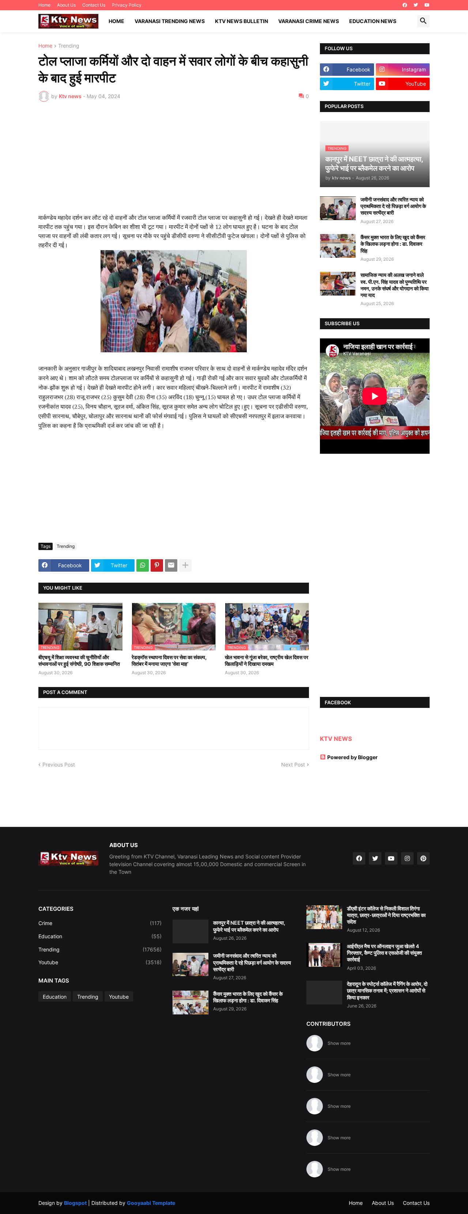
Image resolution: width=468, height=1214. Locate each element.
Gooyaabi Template (151, 1203)
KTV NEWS (336, 738)
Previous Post (58, 764)
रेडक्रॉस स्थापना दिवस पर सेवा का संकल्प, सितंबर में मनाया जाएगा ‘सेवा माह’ (169, 660)
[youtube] (427, 5)
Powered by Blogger (352, 757)
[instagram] (407, 858)
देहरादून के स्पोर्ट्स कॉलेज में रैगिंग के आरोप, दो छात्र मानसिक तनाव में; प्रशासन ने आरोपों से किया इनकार (387, 990)
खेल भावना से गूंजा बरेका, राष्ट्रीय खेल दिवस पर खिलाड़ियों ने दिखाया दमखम (266, 660)
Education (100, 936)
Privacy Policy (126, 5)
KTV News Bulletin (241, 21)
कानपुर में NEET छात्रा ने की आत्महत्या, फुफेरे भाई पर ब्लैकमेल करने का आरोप (249, 926)
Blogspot (75, 1203)
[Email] (171, 565)
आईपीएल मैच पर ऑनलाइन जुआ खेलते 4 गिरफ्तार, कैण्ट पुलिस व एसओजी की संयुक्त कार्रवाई (384, 952)
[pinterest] (423, 858)
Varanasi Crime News (308, 21)
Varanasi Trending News (170, 21)
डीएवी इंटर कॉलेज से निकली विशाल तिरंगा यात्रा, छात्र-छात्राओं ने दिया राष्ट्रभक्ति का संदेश (386, 915)
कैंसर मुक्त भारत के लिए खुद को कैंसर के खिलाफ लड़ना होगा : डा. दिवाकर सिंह (393, 243)
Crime (100, 923)
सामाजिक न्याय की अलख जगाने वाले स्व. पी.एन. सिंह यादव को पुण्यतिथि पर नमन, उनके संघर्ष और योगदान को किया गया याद (395, 285)
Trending (68, 46)
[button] (423, 21)
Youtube (100, 962)
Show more (339, 1043)
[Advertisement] (173, 162)
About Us (66, 5)
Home (44, 5)
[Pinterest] (157, 565)
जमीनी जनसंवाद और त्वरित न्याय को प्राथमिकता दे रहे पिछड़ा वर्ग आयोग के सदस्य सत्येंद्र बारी (393, 206)
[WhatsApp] (142, 565)
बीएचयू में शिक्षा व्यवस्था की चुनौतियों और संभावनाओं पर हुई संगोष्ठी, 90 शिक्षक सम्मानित (79, 660)
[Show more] (185, 565)
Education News (372, 21)
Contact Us (93, 5)
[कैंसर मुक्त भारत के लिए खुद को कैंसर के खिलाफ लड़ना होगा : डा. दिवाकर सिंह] (338, 246)
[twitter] (416, 5)
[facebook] (405, 5)
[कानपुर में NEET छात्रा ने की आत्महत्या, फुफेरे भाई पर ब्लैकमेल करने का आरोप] (190, 931)
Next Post (293, 764)
